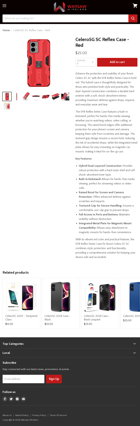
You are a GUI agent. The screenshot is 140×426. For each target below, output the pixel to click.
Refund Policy (22, 415)
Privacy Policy (39, 415)
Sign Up (54, 379)
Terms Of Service (58, 415)
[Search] (132, 18)
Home (6, 30)
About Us (7, 415)
